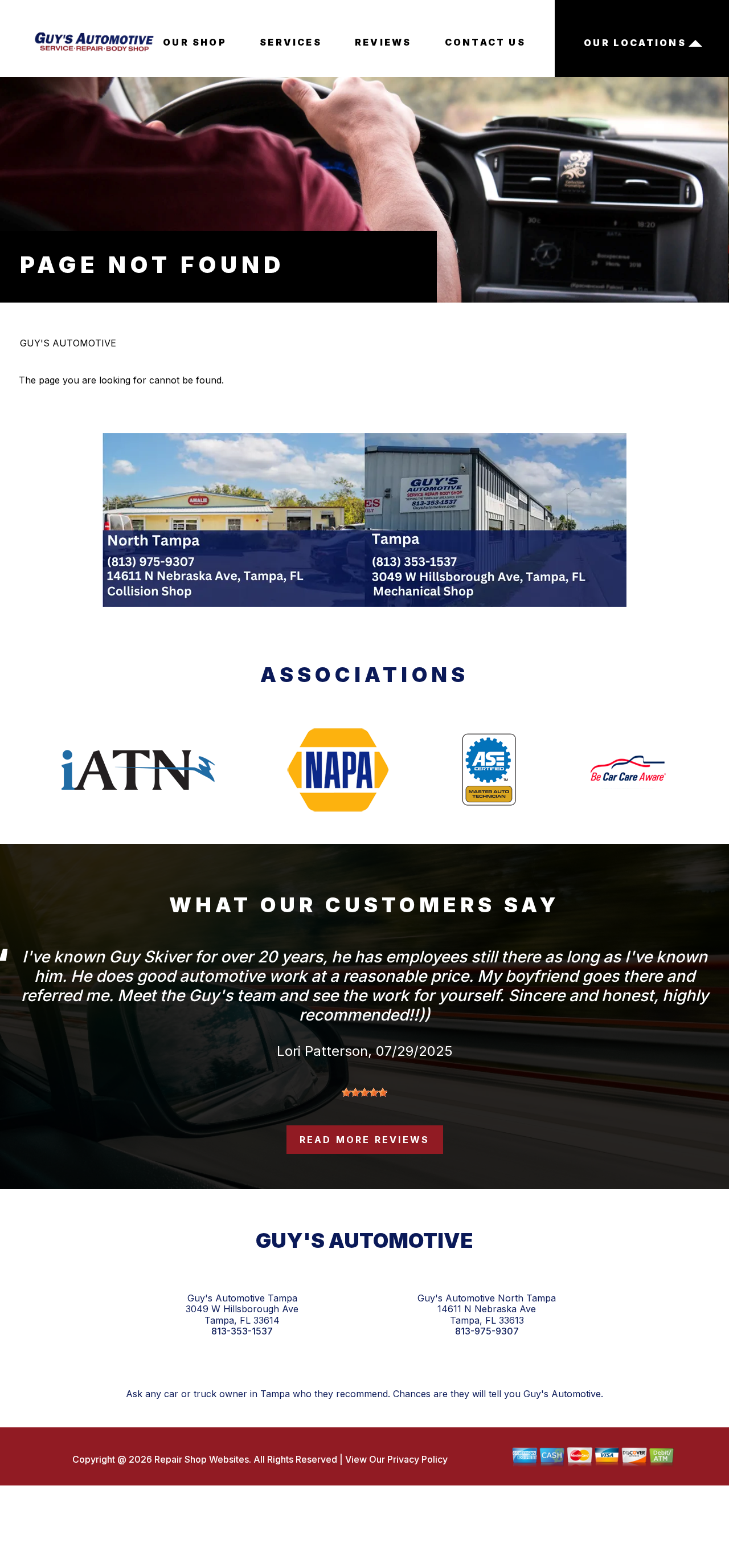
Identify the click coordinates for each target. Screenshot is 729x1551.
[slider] (364, 1092)
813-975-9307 (487, 1331)
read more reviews (364, 1139)
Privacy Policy (417, 1459)
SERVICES (291, 42)
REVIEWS (383, 42)
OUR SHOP (195, 42)
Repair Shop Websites (200, 1459)
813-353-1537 (242, 1331)
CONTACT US (485, 42)
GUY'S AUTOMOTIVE (68, 343)
